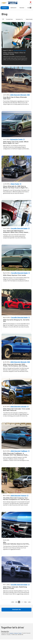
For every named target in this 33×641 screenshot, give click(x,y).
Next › (25, 601)
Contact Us (16, 609)
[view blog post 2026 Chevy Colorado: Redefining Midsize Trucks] (16, 577)
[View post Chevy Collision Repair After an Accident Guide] (16, 43)
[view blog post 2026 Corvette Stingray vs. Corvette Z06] (16, 310)
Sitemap (16, 633)
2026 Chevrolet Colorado (18, 406)
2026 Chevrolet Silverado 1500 (20, 95)
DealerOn (12, 633)
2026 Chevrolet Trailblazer (19, 451)
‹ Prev (16, 601)
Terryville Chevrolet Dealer (19, 50)
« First (12, 601)
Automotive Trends (16, 139)
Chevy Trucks (15, 184)
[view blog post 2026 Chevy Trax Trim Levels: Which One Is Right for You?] (16, 132)
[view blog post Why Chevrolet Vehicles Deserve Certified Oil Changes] (16, 533)
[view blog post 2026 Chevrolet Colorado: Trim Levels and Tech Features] (16, 399)
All (3, 19)
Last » (29, 601)
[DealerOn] (5, 631)
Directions (22, 7)
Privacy (19, 633)
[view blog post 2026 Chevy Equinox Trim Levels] (16, 266)
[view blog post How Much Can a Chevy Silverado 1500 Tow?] (16, 88)
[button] (4, 7)
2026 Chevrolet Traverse (18, 495)
